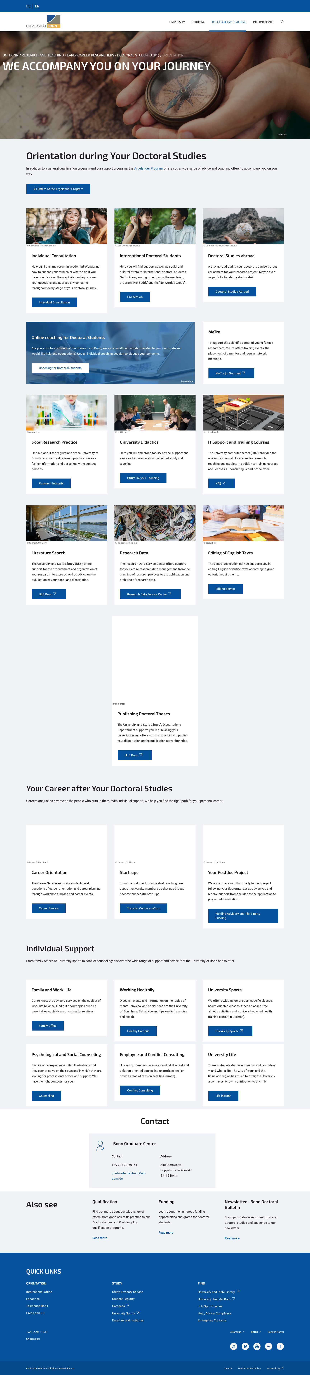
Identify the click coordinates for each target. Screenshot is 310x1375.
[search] (281, 24)
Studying (198, 22)
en (37, 6)
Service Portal (276, 1332)
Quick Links (43, 1271)
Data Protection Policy (249, 1368)
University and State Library (216, 1292)
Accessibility (273, 1368)
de (28, 6)
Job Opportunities (210, 1306)
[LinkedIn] (268, 1346)
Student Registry (123, 1299)
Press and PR (35, 1313)
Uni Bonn (11, 55)
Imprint (228, 1368)
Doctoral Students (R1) (138, 55)
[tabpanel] (155, 85)
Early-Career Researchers (90, 55)
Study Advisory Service (127, 1292)
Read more (99, 1238)
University (177, 22)
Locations (33, 1299)
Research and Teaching (229, 22)
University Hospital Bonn (214, 1299)
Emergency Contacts (212, 1320)
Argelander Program (149, 168)
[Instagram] (233, 1346)
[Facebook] (280, 1346)
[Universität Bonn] (43, 21)
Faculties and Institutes (128, 1320)
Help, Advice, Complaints (214, 1313)
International (263, 22)
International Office (39, 1292)
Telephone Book (37, 1306)
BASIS (254, 1332)
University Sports (123, 1313)
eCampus (235, 1332)
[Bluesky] (245, 1346)
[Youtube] (256, 1346)
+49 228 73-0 (36, 1332)
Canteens (118, 1306)
